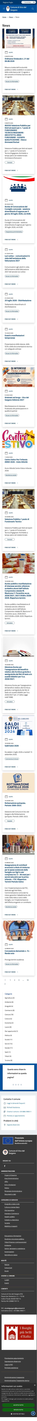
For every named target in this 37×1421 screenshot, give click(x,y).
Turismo (7, 1223)
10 (28, 980)
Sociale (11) (8, 1048)
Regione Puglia (8, 2)
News (11, 17)
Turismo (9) (8, 1060)
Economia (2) (9, 1023)
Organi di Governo (11, 1175)
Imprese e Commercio (12, 1213)
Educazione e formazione (13, 1236)
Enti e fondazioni (10, 1185)
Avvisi (7, 1271)
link (8, 1401)
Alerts (11, 52)
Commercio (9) (9, 1010)
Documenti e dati (10, 1194)
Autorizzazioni (9, 1251)
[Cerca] (33, 9)
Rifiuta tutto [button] (18, 1410)
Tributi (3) (8, 1056)
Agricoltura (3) (9, 998)
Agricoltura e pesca (11, 1255)
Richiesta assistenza (11, 1368)
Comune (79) (9, 1014)
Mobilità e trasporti (11, 1226)
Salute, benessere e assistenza (15, 1248)
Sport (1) (8, 1052)
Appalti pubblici (10, 1216)
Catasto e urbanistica (12, 1220)
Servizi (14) (8, 1043)
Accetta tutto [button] (18, 1405)
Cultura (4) (8, 1018)
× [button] (34, 1385)
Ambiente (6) (9, 1002)
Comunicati (8, 1268)
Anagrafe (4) (9, 1006)
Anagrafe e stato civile (12, 1204)
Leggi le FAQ (9, 1364)
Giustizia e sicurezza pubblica (14, 1239)
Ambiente (8, 1245)
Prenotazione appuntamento (14, 1358)
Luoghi (7, 1280)
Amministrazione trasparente (14, 1377)
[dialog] (18, 1400)
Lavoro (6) (8, 1027)
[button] (18, 1414)
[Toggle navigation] (4, 8)
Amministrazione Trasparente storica (17, 1380)
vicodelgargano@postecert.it (15, 1308)
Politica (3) (8, 1035)
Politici (7, 1188)
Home (4, 17)
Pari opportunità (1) (11, 1031)
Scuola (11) (8, 1039)
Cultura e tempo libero (12, 1207)
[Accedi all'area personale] (29, 2)
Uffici (6, 1181)
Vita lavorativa (9, 1210)
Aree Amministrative (11, 1178)
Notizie (7, 1264)
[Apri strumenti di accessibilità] (33, 1413)
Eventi (7, 1283)
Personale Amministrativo (13, 1191)
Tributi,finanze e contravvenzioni (15, 1242)
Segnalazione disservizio (13, 1361)
